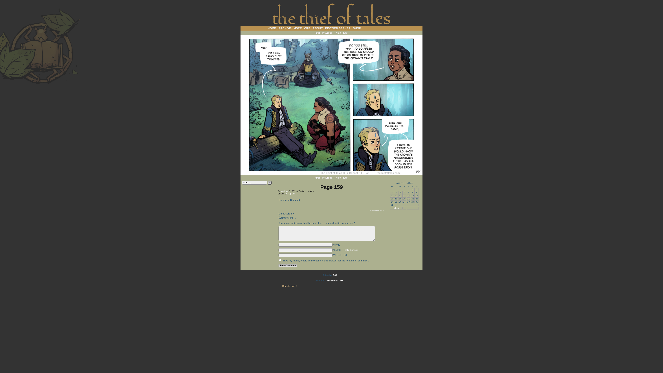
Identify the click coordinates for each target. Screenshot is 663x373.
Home (272, 28)
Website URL (340, 255)
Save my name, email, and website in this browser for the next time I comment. (326, 260)
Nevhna (284, 191)
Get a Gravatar (351, 250)
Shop (357, 28)
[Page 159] (331, 174)
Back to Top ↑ (289, 286)
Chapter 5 (291, 194)
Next (338, 32)
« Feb (396, 208)
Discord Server (337, 28)
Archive (284, 28)
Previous (327, 32)
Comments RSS (377, 210)
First (317, 32)
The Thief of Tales (331, 14)
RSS (335, 275)
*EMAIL (345, 249)
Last (345, 32)
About (318, 28)
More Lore (302, 28)
